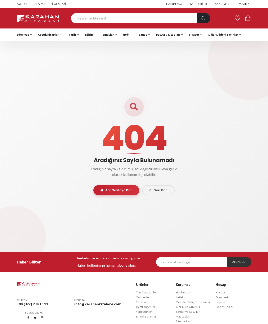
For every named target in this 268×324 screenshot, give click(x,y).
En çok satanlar (146, 316)
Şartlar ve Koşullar (188, 312)
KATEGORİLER (198, 4)
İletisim (180, 297)
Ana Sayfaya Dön (119, 190)
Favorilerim (223, 297)
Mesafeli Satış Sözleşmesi (193, 302)
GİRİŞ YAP (39, 4)
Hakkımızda (183, 292)
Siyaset (194, 34)
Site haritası (184, 321)
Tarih (72, 34)
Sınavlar (108, 34)
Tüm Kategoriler (146, 292)
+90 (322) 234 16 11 (32, 304)
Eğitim (89, 34)
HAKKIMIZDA (174, 4)
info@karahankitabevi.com (97, 304)
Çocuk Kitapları (48, 34)
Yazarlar (141, 302)
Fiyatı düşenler (145, 307)
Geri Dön (160, 190)
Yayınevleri (143, 297)
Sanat (143, 34)
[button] (248, 18)
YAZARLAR (244, 4)
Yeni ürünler (144, 312)
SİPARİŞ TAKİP (59, 4)
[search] (203, 18)
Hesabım (221, 292)
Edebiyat (23, 34)
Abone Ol (238, 262)
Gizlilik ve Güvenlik (188, 307)
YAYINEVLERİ (222, 4)
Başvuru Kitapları (168, 34)
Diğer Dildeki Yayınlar (223, 34)
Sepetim (221, 302)
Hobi (126, 34)
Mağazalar (183, 316)
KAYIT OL (22, 4)
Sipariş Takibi (224, 307)
